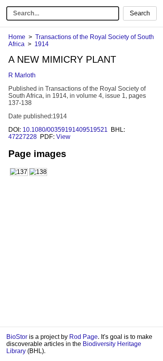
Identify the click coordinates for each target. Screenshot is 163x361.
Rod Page (83, 336)
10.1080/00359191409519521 (65, 129)
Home (16, 37)
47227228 (22, 136)
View (63, 136)
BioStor (16, 336)
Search (140, 13)
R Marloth (22, 75)
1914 (41, 44)
